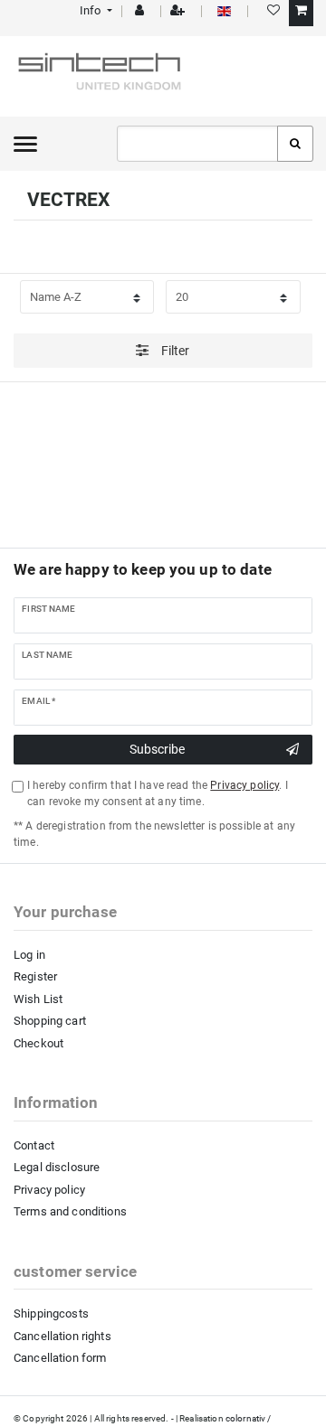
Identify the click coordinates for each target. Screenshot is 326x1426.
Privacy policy (49, 1189)
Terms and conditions (70, 1211)
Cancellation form (60, 1358)
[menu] (25, 143)
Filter (174, 350)
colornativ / (248, 1418)
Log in (29, 955)
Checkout (38, 1043)
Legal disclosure (57, 1167)
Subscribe (157, 749)
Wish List (38, 999)
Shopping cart (50, 1020)
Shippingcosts (51, 1313)
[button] (94, 10)
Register (35, 976)
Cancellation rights (62, 1336)
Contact (34, 1145)
